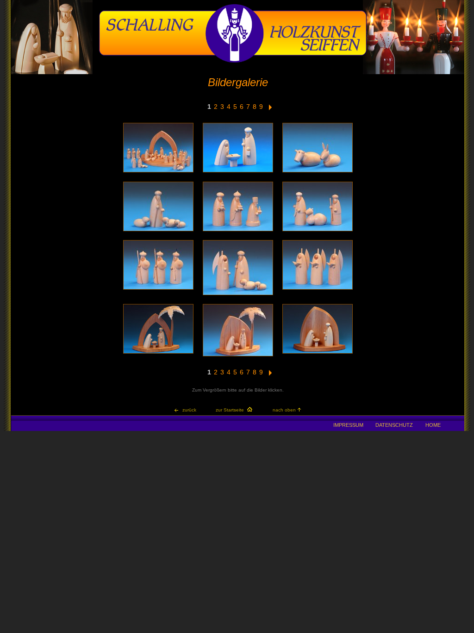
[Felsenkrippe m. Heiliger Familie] (317, 352)
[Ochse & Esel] (317, 171)
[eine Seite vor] (270, 108)
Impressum (348, 425)
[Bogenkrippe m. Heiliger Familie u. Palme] (158, 352)
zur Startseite (230, 409)
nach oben (284, 409)
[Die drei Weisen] (238, 230)
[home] (233, 61)
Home (433, 425)
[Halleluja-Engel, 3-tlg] (317, 288)
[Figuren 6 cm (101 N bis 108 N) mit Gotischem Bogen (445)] (158, 171)
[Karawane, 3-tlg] (317, 230)
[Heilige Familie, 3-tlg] (238, 171)
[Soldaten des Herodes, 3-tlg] (158, 288)
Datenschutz (394, 425)
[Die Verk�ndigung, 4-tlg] (238, 294)
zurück (189, 409)
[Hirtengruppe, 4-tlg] (158, 230)
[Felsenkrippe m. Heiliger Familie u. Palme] (238, 355)
